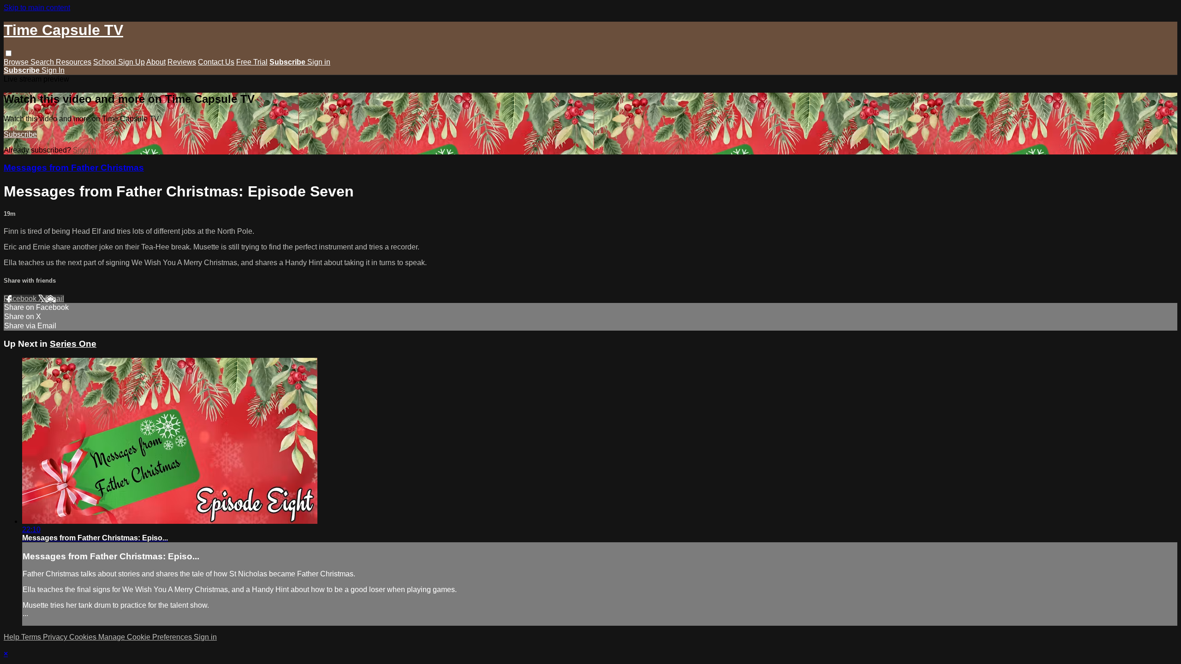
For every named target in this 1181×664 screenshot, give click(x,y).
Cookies (83, 637)
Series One (73, 344)
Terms (32, 637)
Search (43, 62)
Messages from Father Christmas (74, 167)
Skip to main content (37, 8)
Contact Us (216, 62)
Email (54, 298)
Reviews (181, 62)
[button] (9, 53)
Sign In (53, 70)
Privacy (56, 637)
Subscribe (20, 134)
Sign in (318, 62)
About (156, 62)
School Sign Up (119, 62)
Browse (17, 62)
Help (12, 637)
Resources (73, 62)
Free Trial (252, 62)
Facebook (21, 298)
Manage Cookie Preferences (146, 637)
